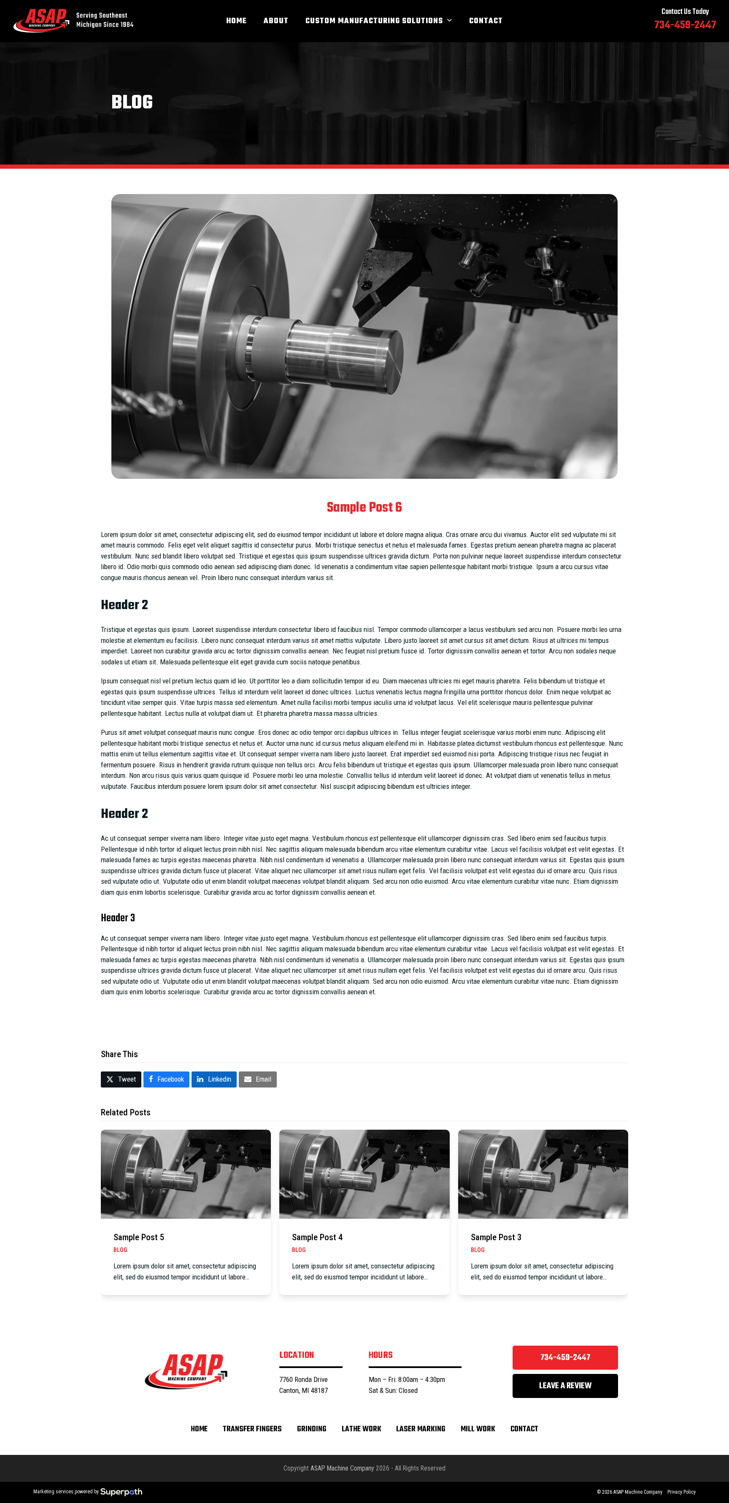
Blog (120, 1250)
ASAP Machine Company (342, 1468)
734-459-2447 (565, 1357)
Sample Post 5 (138, 1237)
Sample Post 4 (317, 1237)
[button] (121, 1079)
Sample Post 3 (496, 1237)
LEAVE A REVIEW (565, 1385)
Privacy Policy (681, 1492)
